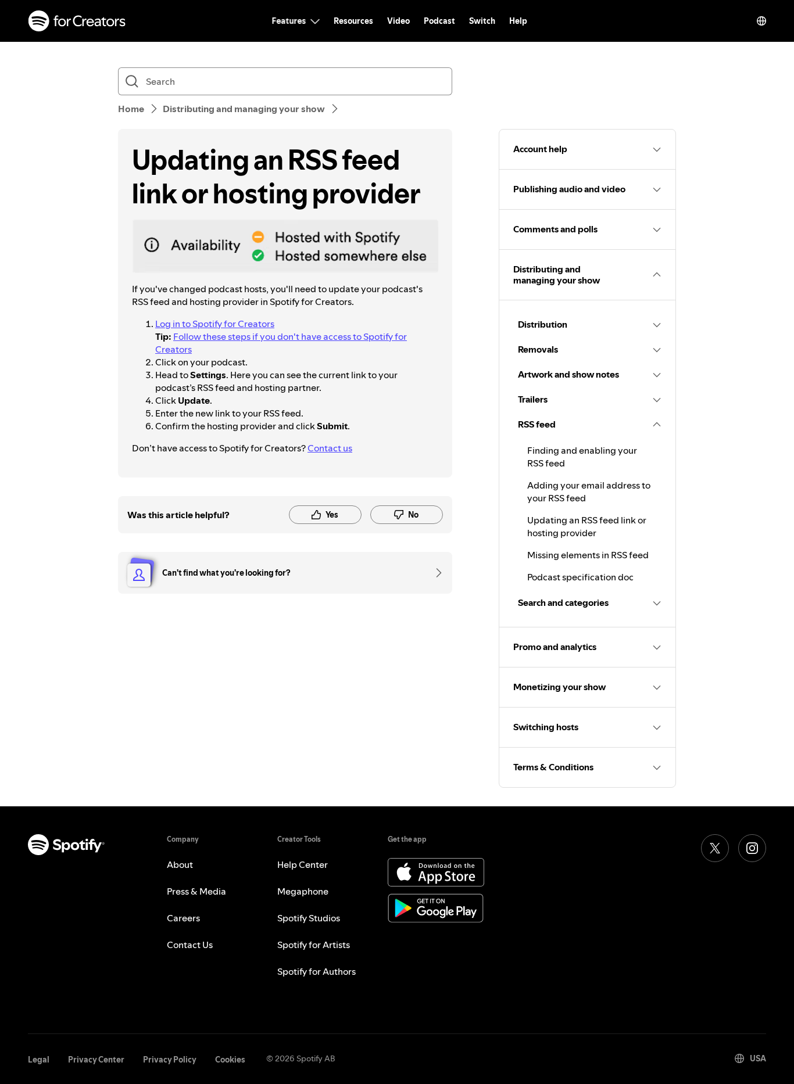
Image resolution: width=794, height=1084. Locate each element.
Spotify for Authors (316, 971)
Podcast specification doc (580, 576)
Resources (353, 21)
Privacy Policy (169, 1059)
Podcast (439, 21)
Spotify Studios (308, 917)
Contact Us (190, 944)
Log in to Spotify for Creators (214, 323)
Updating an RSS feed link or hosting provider (586, 526)
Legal (38, 1059)
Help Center (302, 864)
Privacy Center (96, 1059)
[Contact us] (435, 573)
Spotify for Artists (313, 944)
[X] (715, 848)
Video (398, 21)
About (180, 864)
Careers (183, 917)
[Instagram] (752, 848)
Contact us (329, 448)
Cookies (230, 1059)
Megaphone (302, 891)
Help (518, 21)
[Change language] (761, 21)
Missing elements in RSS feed (588, 554)
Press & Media (196, 891)
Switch (482, 21)
